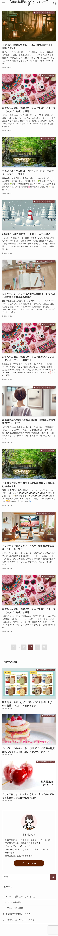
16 (24, 647)
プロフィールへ (29, 863)
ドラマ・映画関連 (14, 902)
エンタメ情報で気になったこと (20, 896)
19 (44, 647)
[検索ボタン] (54, 3)
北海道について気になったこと (20, 920)
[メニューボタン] (3, 3)
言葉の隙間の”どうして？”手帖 (29, 3)
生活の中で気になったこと (18, 914)
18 (37, 647)
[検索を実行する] (53, 877)
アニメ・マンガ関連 (15, 908)
